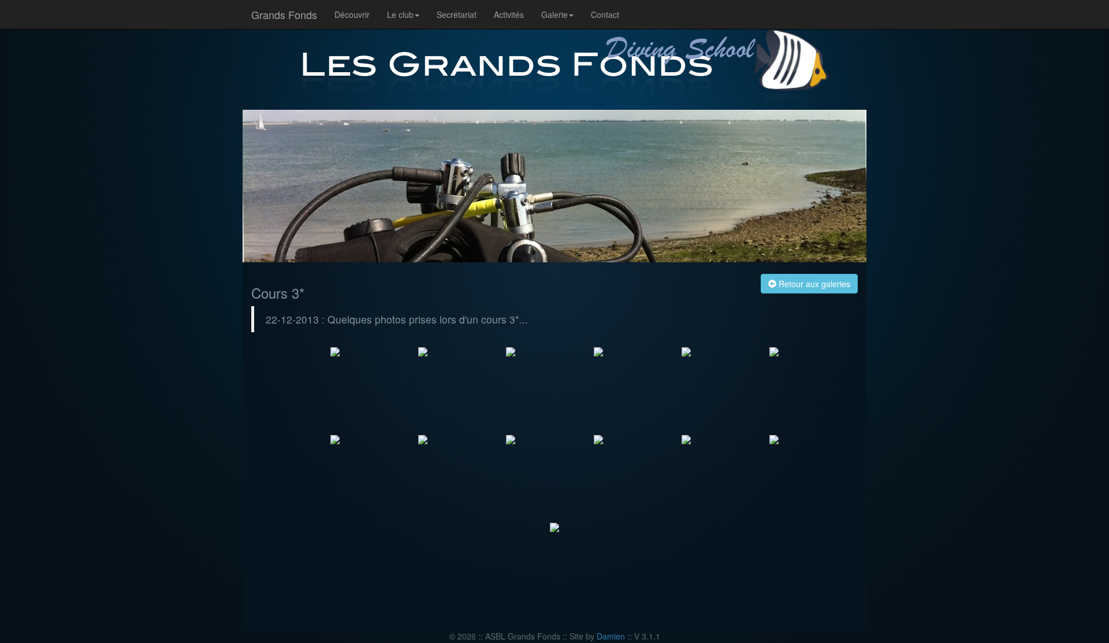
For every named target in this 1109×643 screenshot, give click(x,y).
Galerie (554, 14)
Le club (400, 14)
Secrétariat (457, 14)
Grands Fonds (284, 14)
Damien (611, 636)
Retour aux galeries (813, 283)
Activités (509, 14)
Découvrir (352, 14)
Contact (605, 14)
